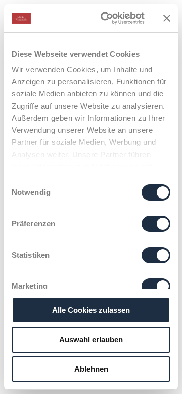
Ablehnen (91, 369)
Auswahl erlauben (91, 339)
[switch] (156, 224)
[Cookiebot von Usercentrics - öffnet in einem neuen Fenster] (107, 18)
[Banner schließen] (166, 18)
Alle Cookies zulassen (91, 310)
